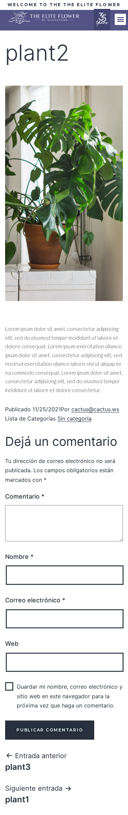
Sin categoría (74, 418)
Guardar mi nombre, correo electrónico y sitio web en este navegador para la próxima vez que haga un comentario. (70, 696)
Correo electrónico (35, 600)
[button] (120, 19)
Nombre (19, 556)
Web (11, 643)
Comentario (24, 496)
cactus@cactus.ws (95, 409)
